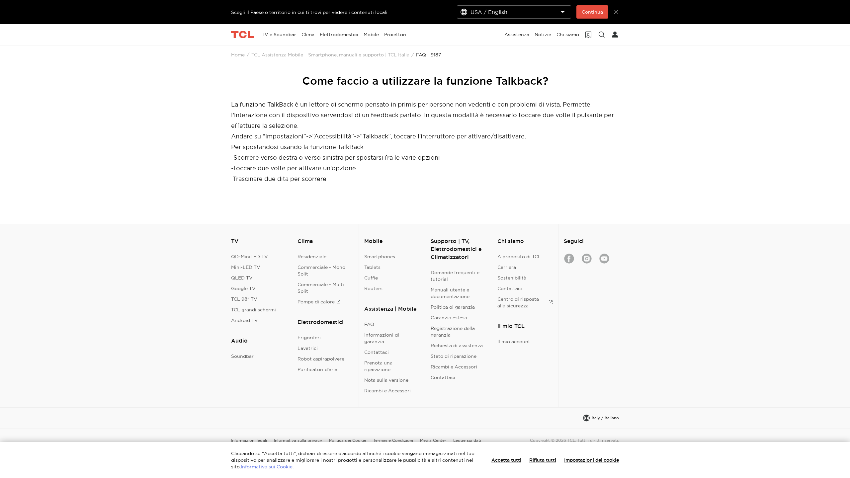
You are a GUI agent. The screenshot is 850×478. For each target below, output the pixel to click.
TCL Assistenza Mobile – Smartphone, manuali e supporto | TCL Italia (330, 55)
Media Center (433, 440)
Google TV (243, 288)
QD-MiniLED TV (249, 257)
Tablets (372, 267)
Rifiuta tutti (542, 460)
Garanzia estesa (449, 318)
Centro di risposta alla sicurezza (518, 302)
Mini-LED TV (245, 267)
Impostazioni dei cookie (591, 460)
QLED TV (242, 278)
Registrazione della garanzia (453, 331)
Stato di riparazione (453, 356)
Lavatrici (308, 348)
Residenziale (312, 257)
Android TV (244, 320)
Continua (592, 12)
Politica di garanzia (453, 307)
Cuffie (371, 278)
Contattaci (376, 352)
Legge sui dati (467, 440)
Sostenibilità (511, 278)
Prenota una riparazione (378, 366)
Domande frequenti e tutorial (455, 276)
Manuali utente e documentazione (450, 293)
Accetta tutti (506, 460)
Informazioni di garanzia (381, 338)
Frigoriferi (309, 338)
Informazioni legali (249, 440)
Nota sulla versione (386, 380)
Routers (373, 288)
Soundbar (242, 356)
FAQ (369, 324)
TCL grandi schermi (253, 310)
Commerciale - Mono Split (321, 270)
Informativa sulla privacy (298, 440)
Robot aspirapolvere (321, 359)
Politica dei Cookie (347, 440)
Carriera (506, 267)
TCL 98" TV (244, 299)
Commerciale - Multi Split (321, 287)
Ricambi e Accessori (387, 391)
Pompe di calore (316, 302)
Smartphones (379, 257)
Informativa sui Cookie (267, 467)
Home (238, 55)
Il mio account (513, 342)
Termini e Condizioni (393, 440)
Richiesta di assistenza (457, 346)
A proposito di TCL (519, 257)
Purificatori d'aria (317, 369)
